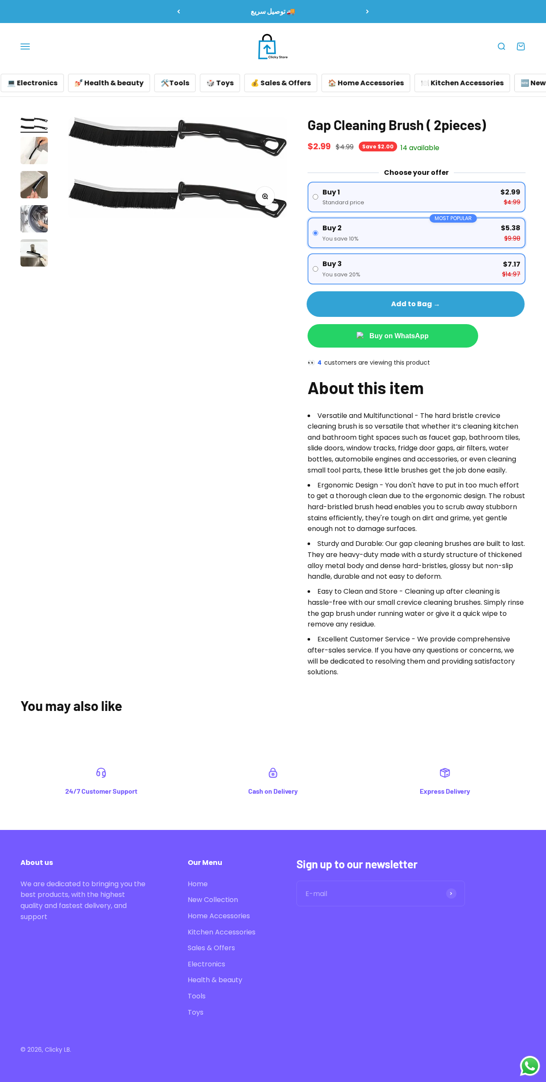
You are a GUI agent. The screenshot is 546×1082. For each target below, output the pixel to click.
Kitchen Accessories (222, 932)
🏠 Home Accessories (346, 83)
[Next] (367, 11)
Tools (197, 996)
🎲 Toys (200, 83)
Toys (195, 1012)
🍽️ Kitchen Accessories (442, 83)
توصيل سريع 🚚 (273, 11)
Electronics (206, 964)
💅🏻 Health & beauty (89, 83)
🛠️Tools (155, 83)
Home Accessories (219, 916)
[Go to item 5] (34, 254)
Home (198, 884)
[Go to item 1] (34, 125)
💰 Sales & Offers (261, 83)
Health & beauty (215, 980)
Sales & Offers (211, 948)
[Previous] (178, 11)
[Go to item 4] (34, 220)
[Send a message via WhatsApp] (530, 1066)
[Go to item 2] (34, 152)
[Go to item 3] (34, 186)
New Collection (213, 900)
